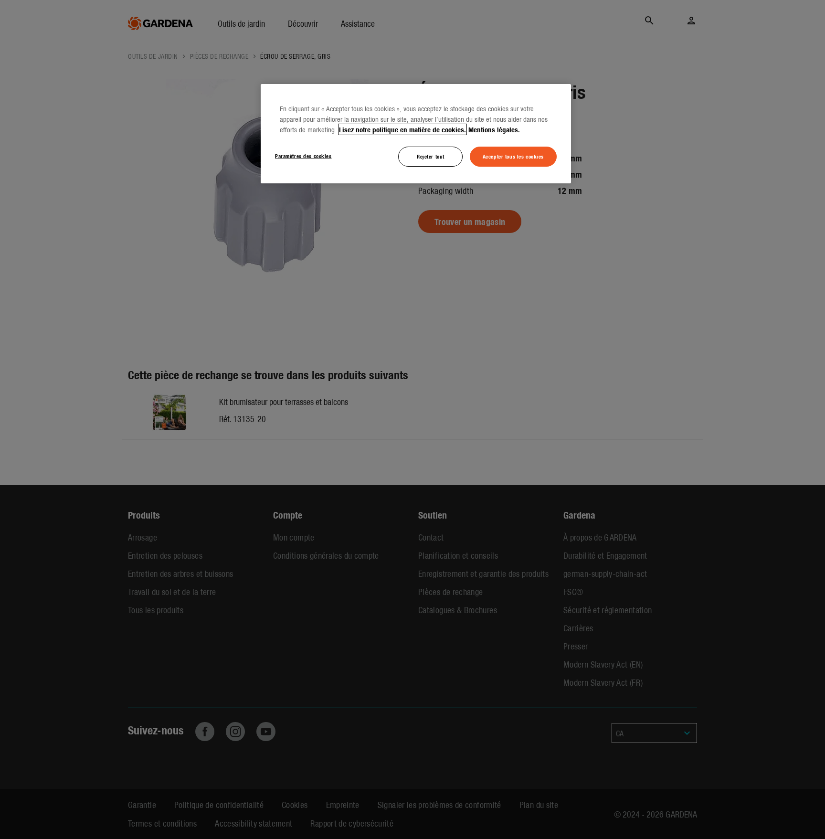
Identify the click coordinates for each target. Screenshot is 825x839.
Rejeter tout (430, 156)
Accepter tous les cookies (513, 156)
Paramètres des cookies (303, 155)
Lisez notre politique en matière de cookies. (402, 129)
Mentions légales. (494, 129)
